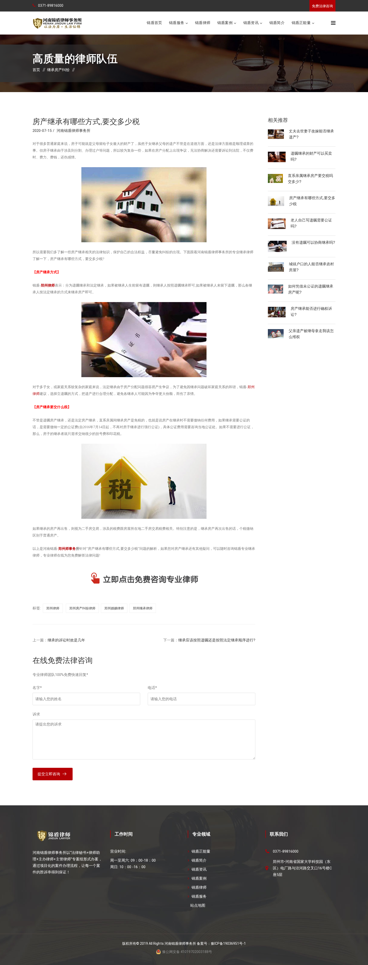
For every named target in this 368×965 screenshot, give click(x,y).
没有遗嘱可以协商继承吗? (313, 242)
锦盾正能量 (301, 23)
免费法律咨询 (322, 6)
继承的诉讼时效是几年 (66, 640)
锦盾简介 (277, 23)
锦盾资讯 (251, 23)
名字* (37, 687)
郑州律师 (48, 285)
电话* (152, 687)
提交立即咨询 (49, 774)
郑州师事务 (67, 549)
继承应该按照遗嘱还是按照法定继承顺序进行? (216, 640)
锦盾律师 (202, 23)
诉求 (36, 714)
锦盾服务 (176, 23)
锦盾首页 (154, 23)
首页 (36, 70)
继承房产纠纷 (58, 70)
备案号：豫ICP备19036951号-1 (221, 943)
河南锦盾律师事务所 (73, 130)
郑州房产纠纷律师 (82, 608)
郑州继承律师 (142, 608)
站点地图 (197, 905)
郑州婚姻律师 (114, 608)
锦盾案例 (225, 23)
